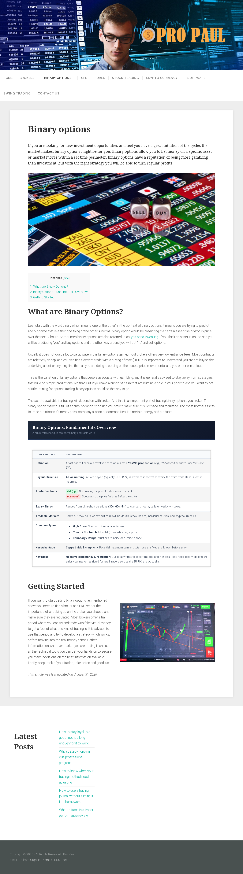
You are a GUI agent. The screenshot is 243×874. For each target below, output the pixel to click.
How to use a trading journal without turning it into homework (76, 796)
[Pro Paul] (121, 35)
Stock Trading (125, 78)
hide (66, 278)
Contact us (48, 93)
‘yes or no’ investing (144, 337)
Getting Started (42, 297)
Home (8, 78)
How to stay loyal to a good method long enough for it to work (74, 737)
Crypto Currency (162, 78)
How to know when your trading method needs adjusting (76, 776)
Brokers (27, 78)
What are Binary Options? (49, 286)
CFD (84, 78)
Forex (100, 78)
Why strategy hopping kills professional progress (74, 757)
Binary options (58, 78)
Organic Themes (41, 860)
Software (196, 78)
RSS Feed (61, 860)
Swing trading (17, 93)
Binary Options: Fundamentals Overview (59, 292)
